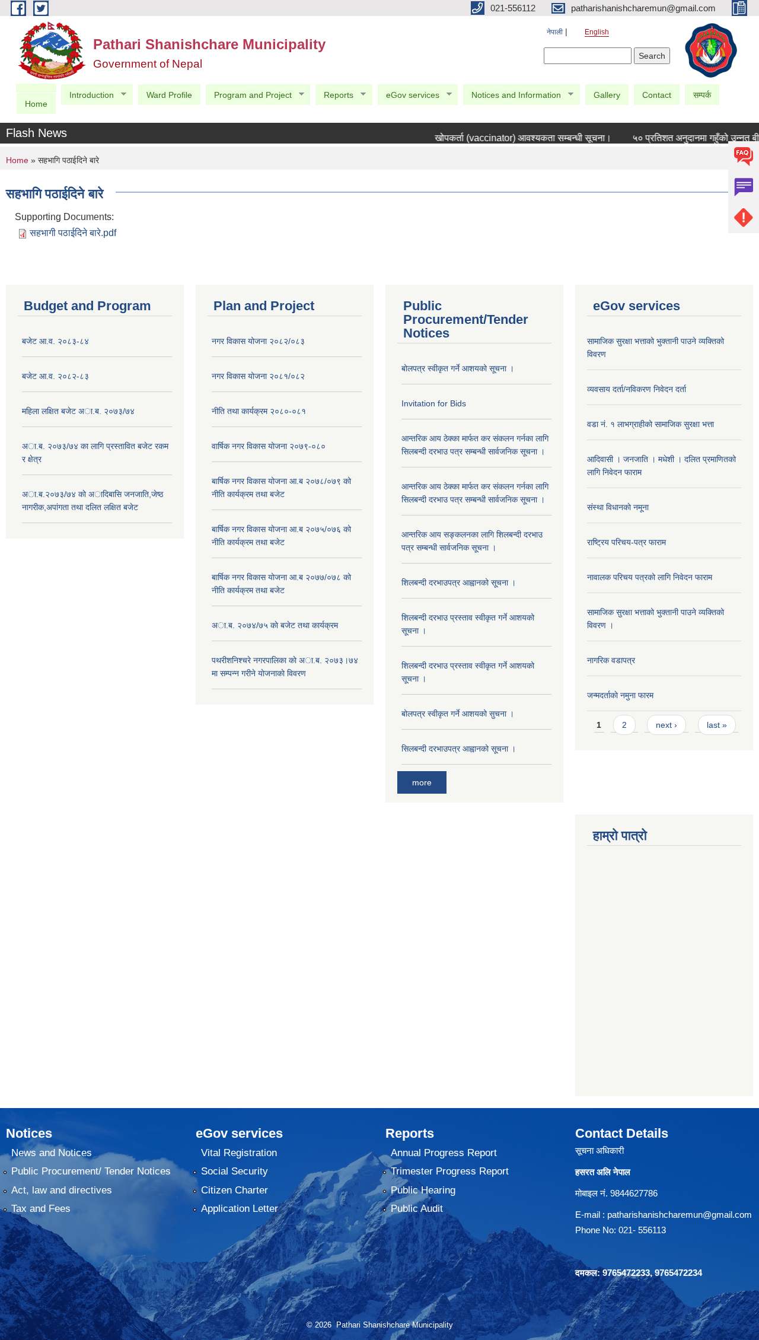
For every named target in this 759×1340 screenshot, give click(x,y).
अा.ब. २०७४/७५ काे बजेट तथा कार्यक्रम (275, 625)
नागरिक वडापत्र (611, 660)
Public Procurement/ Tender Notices (91, 1171)
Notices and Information (512, 95)
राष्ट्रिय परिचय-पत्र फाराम (626, 542)
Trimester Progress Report (450, 1171)
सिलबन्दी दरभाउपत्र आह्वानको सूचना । (458, 748)
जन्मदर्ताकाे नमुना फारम (620, 695)
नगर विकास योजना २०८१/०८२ (258, 376)
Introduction (87, 95)
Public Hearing (423, 1190)
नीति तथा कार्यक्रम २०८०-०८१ (259, 411)
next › (666, 725)
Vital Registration (239, 1152)
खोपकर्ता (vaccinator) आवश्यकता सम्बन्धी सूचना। (506, 138)
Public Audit (417, 1208)
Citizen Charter (234, 1190)
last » (717, 725)
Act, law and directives (61, 1190)
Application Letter (239, 1208)
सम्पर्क (702, 95)
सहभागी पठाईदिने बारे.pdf (73, 233)
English (597, 32)
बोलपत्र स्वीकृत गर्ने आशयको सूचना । (457, 368)
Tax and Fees (41, 1208)
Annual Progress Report (444, 1152)
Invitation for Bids (433, 403)
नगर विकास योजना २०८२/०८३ (258, 341)
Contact (656, 95)
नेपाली (555, 32)
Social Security (234, 1171)
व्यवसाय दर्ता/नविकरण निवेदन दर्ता (636, 389)
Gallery (607, 95)
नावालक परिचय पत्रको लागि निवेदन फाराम (649, 577)
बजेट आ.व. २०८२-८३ (55, 376)
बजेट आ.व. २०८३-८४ (55, 341)
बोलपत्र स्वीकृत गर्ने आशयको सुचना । (457, 713)
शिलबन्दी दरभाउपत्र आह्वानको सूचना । (458, 582)
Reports (334, 95)
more (422, 782)
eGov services (408, 95)
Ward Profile (169, 95)
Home (36, 104)
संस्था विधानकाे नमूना (618, 507)
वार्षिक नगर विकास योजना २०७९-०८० (269, 446)
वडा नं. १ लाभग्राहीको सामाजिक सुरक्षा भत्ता (650, 424)
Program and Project (248, 95)
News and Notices (51, 1152)
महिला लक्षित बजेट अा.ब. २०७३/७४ (78, 411)
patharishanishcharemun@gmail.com (679, 1214)
